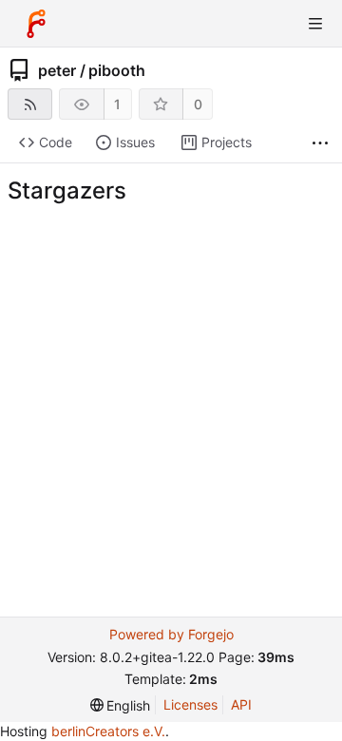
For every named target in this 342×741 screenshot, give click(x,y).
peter (57, 70)
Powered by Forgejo (171, 634)
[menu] (120, 705)
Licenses (190, 704)
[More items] (320, 143)
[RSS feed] (30, 104)
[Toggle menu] (315, 24)
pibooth (116, 70)
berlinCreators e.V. (108, 731)
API (241, 704)
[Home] (36, 24)
